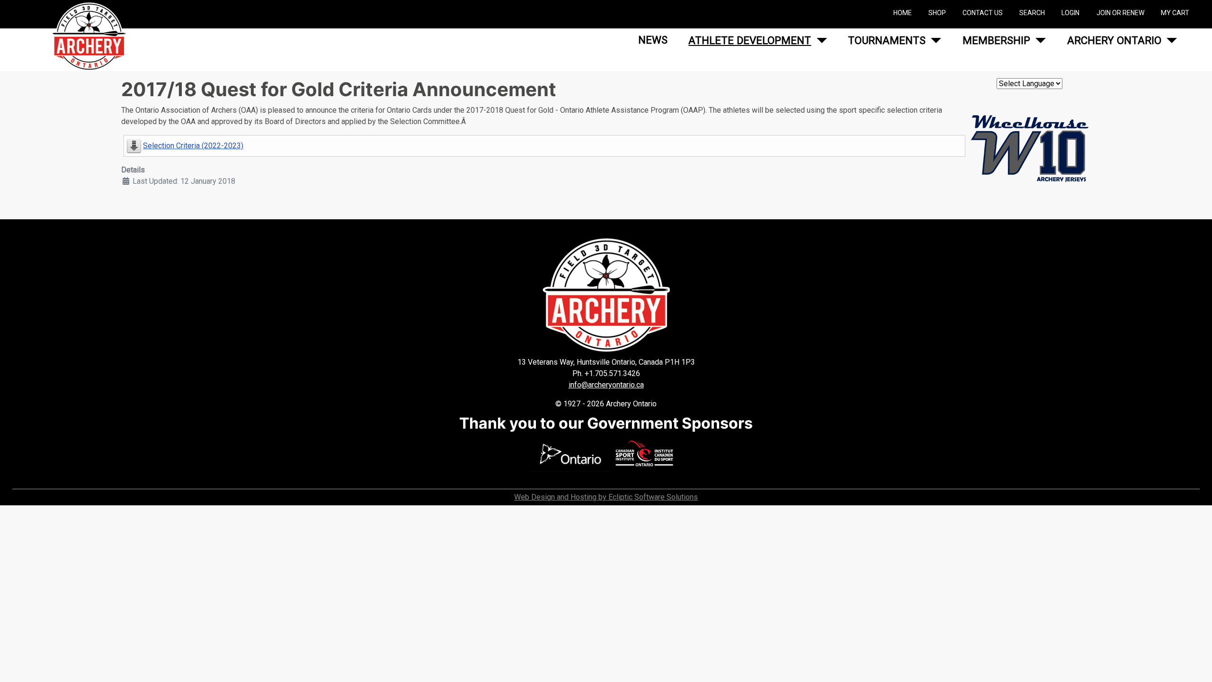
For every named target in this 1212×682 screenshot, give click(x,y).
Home (902, 13)
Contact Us (982, 13)
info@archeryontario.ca (606, 384)
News (653, 40)
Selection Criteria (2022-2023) (193, 145)
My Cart (1175, 13)
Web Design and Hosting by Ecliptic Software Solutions (606, 497)
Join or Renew (1120, 13)
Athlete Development (749, 40)
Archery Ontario (1114, 40)
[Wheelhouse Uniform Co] (1029, 152)
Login (1070, 13)
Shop (937, 13)
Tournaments (887, 40)
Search (1032, 13)
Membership (996, 40)
